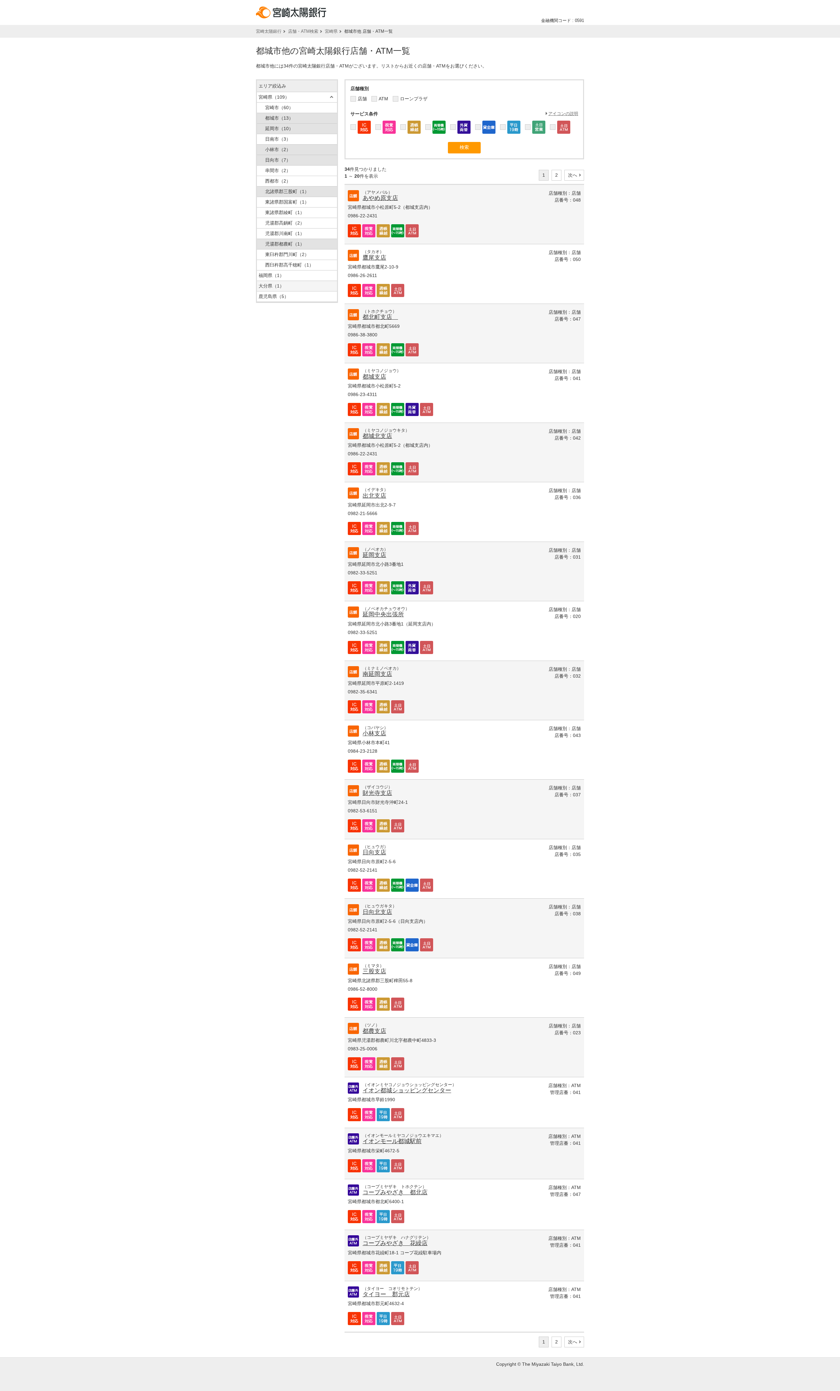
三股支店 (374, 971)
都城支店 (374, 376)
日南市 (278, 139)
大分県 (271, 285)
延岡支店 (374, 555)
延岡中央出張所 (383, 614)
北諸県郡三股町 (287, 191)
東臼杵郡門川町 (287, 254)
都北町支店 (380, 317)
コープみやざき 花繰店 (395, 1243)
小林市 (278, 149)
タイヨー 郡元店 (386, 1294)
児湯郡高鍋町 (284, 223)
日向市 (278, 160)
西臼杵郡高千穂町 (289, 265)
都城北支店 (377, 436)
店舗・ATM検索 (303, 31)
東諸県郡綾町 (284, 212)
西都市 (278, 181)
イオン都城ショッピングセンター (407, 1090)
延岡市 (279, 128)
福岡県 (271, 275)
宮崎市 (279, 107)
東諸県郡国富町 (287, 202)
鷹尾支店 (374, 257)
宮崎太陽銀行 (269, 31)
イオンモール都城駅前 (392, 1141)
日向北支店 (377, 912)
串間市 (278, 170)
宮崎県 (331, 31)
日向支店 (374, 852)
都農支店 (374, 1031)
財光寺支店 (377, 793)
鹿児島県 (274, 296)
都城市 (279, 118)
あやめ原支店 (380, 198)
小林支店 (374, 733)
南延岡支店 (377, 674)
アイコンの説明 (563, 113)
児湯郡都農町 (284, 244)
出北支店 (374, 495)
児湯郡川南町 (284, 233)
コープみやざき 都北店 (395, 1192)
